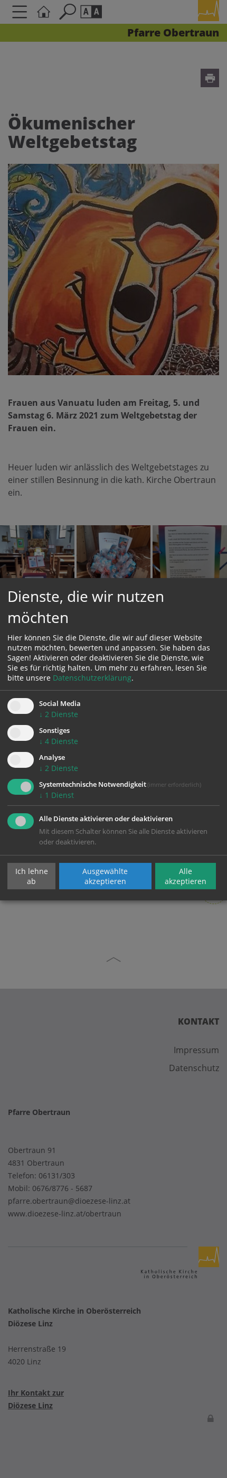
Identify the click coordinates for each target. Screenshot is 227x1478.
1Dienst (56, 795)
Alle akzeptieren (185, 876)
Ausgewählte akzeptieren (105, 876)
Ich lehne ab (31, 876)
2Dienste (58, 714)
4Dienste (58, 741)
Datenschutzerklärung (92, 678)
